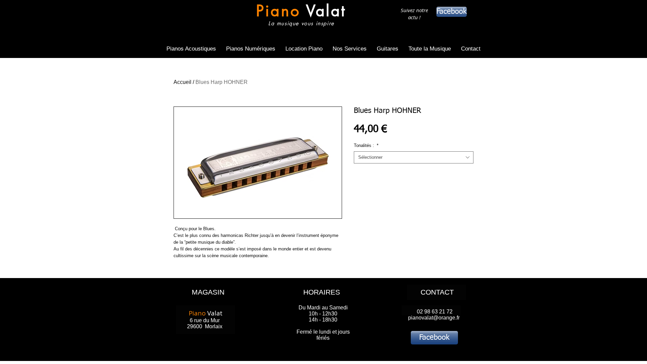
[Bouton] (301, 16)
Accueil (182, 82)
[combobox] (413, 157)
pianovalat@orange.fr (434, 318)
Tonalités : (366, 145)
